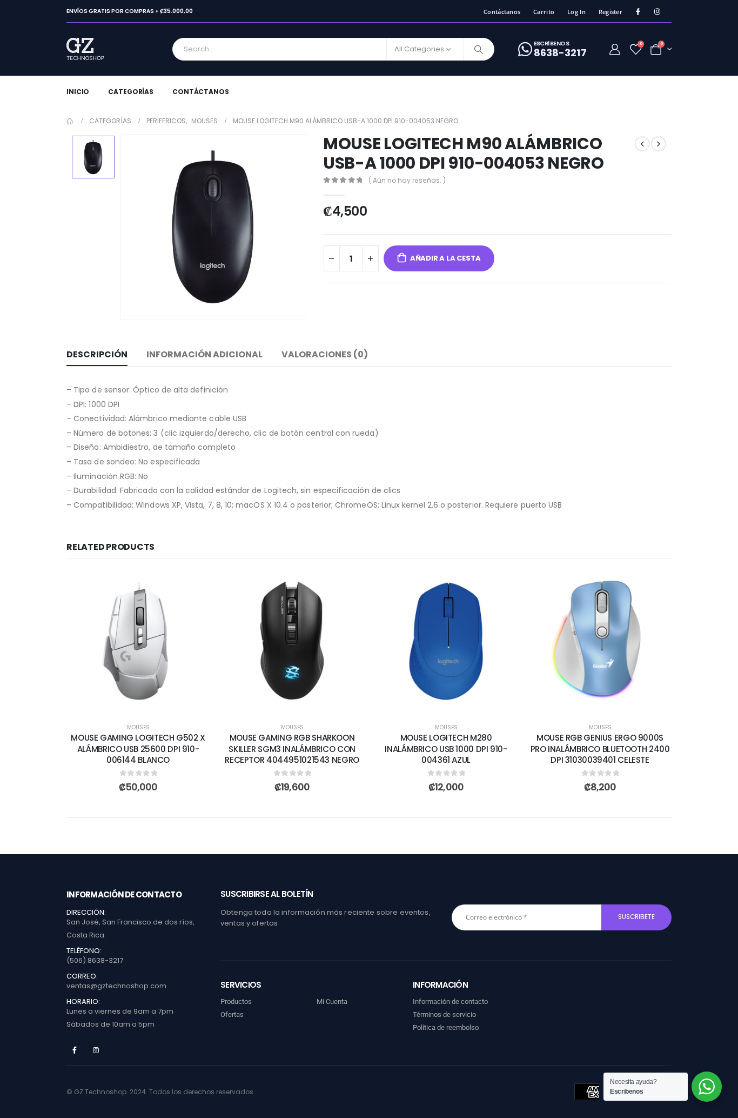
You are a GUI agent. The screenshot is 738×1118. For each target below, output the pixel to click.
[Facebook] (637, 11)
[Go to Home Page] (70, 121)
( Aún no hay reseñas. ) (407, 180)
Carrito (543, 12)
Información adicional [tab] (204, 354)
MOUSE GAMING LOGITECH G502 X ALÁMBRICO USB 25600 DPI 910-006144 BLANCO (138, 749)
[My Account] (614, 49)
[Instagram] (657, 11)
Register (610, 12)
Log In (576, 12)
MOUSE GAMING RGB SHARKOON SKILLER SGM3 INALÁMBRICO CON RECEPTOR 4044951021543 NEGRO (292, 749)
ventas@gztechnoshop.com (116, 986)
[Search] (479, 49)
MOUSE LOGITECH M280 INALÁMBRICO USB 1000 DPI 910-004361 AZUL (446, 749)
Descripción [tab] (97, 354)
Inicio (77, 91)
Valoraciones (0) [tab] (324, 354)
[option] (93, 157)
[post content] (138, 641)
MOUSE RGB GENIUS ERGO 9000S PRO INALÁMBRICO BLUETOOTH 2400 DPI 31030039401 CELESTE (600, 749)
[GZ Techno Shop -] (96, 49)
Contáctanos (502, 12)
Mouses (138, 727)
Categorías (130, 91)
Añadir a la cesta (445, 258)
